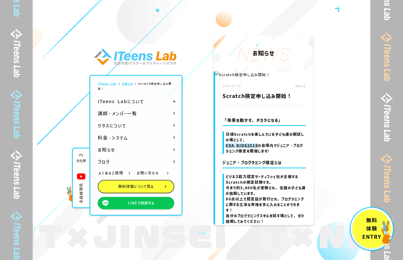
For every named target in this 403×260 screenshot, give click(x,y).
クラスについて (112, 125)
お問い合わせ (148, 173)
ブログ (104, 161)
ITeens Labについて (121, 101)
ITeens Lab (107, 83)
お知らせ (127, 83)
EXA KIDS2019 (242, 145)
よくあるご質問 (110, 173)
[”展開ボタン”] (174, 101)
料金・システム (113, 137)
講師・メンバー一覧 (117, 113)
